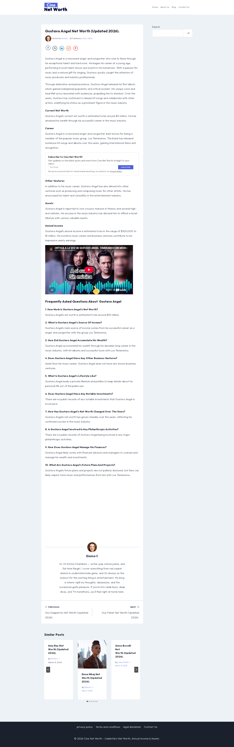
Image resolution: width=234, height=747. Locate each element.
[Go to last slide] (48, 670)
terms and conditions (108, 726)
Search (156, 26)
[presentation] (92, 654)
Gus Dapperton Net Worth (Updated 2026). (66, 612)
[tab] (87, 701)
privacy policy (85, 726)
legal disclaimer (132, 726)
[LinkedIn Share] (61, 48)
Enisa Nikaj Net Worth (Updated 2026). (92, 678)
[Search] (188, 33)
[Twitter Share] (55, 48)
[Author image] (48, 39)
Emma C (64, 38)
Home (155, 7)
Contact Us (184, 7)
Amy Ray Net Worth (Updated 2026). (58, 649)
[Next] (136, 670)
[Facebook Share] (48, 47)
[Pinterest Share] (75, 48)
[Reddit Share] (68, 48)
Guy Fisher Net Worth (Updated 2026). (120, 612)
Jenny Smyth (123, 662)
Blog (174, 7)
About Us (164, 7)
